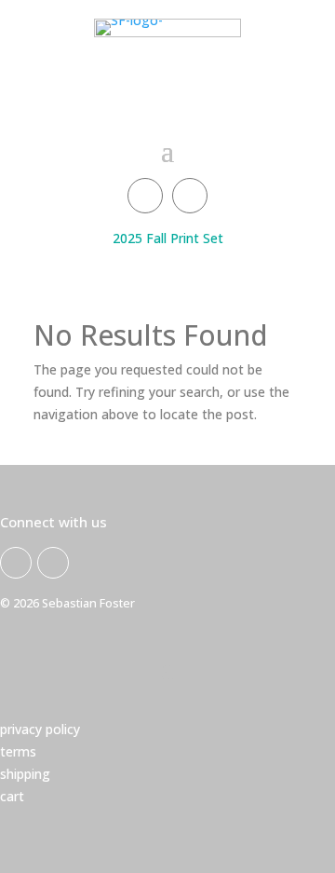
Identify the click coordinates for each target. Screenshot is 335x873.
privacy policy (40, 729)
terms (18, 751)
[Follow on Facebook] (145, 195)
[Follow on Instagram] (190, 195)
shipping (25, 774)
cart (12, 796)
